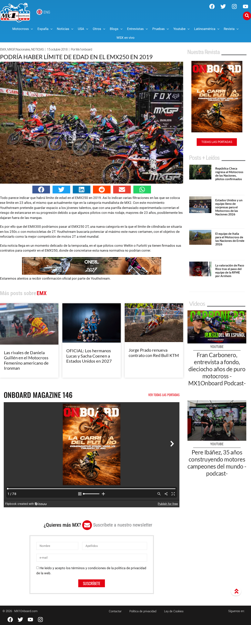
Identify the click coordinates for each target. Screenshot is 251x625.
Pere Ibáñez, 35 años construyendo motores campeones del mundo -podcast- (216, 463)
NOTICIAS (37, 49)
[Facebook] (211, 6)
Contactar (115, 611)
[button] (41, 189)
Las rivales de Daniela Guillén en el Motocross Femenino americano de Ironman (26, 360)
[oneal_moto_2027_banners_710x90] (91, 273)
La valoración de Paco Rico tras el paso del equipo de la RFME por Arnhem (229, 271)
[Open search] (247, 16)
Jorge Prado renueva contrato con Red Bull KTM (154, 352)
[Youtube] (245, 6)
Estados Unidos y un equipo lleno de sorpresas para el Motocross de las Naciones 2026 (229, 207)
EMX (3, 49)
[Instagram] (234, 6)
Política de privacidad (142, 611)
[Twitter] (223, 6)
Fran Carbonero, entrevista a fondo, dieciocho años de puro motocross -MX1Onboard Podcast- (217, 369)
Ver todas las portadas (164, 394)
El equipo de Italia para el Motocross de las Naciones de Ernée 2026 (229, 239)
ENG (47, 12)
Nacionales (23, 49)
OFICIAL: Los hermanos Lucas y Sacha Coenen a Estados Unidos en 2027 (89, 356)
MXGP (11, 49)
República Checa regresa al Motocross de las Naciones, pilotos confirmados (229, 174)
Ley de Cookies (174, 611)
